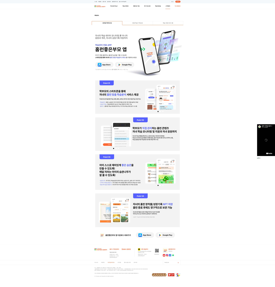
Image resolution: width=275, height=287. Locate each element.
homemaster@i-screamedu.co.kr (126, 270)
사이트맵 (119, 262)
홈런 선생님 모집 (127, 262)
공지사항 (135, 262)
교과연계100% (114, 5)
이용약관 (102, 262)
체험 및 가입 (136, 6)
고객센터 (168, 6)
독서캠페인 (177, 6)
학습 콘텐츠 (126, 6)
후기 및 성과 (147, 6)
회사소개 (96, 262)
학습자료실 (158, 6)
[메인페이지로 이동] (100, 6)
